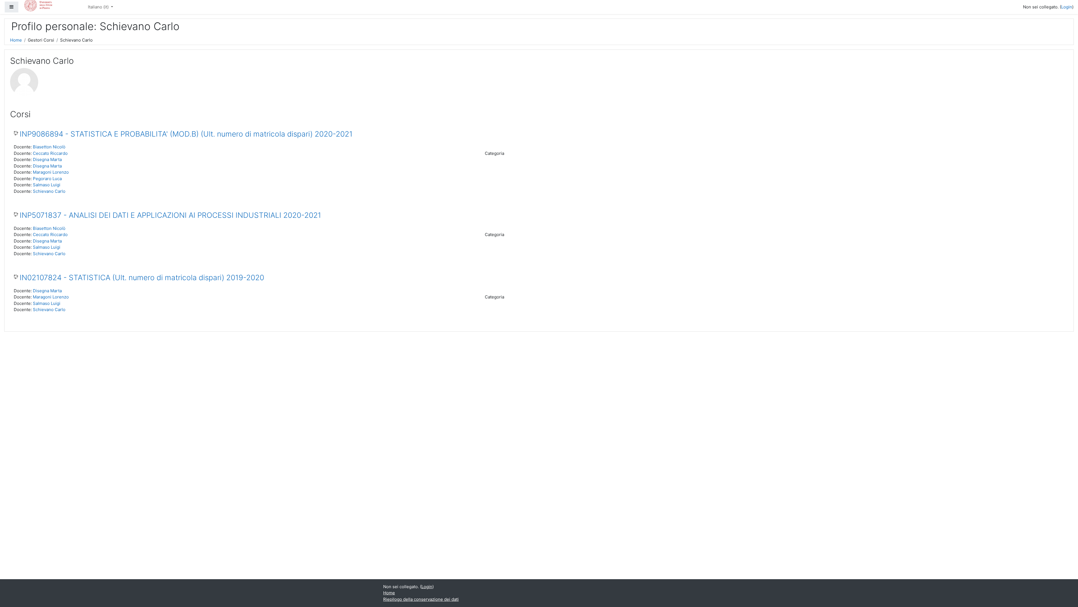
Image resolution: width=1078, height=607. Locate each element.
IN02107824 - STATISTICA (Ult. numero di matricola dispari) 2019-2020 (142, 277)
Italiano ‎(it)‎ (99, 7)
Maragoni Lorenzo (51, 172)
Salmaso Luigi (46, 184)
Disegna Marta (47, 159)
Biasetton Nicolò (49, 147)
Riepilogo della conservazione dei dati (421, 599)
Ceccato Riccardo (50, 153)
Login (1066, 7)
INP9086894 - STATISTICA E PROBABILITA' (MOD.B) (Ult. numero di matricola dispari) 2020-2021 (186, 134)
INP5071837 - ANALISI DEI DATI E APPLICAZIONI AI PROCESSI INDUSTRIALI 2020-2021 (170, 215)
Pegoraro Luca (47, 178)
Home (16, 40)
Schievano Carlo (49, 191)
